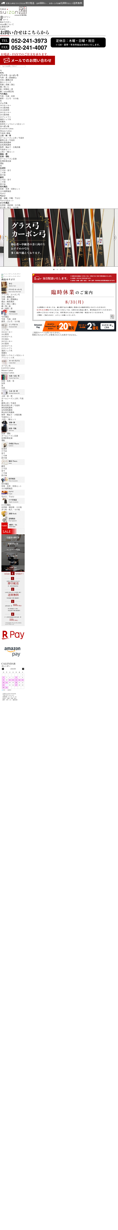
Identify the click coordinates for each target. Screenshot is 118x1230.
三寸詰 (4, 451)
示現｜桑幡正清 (6, 80)
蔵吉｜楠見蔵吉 (7, 302)
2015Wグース (6, 346)
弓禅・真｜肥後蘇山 (8, 78)
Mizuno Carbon (6, 131)
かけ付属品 (4, 203)
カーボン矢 (4, 126)
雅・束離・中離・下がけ (10, 198)
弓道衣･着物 (5, 133)
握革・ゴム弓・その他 (9, 98)
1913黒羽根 (4, 108)
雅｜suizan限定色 (7, 92)
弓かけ (3, 196)
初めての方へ (5, 22)
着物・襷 (3, 154)
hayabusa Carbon (7, 373)
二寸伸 (3, 173)
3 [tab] (60, 269)
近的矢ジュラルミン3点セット (12, 124)
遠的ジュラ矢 (5, 119)
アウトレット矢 (7, 358)
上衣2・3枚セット (7, 152)
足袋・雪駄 (4, 156)
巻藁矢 (3, 122)
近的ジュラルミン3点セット (12, 355)
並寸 (3, 453)
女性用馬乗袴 (5, 145)
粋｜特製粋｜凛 (6, 89)
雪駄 (2, 163)
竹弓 (2, 73)
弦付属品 (3, 187)
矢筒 (3, 383)
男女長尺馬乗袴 (7, 412)
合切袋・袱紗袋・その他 (10, 205)
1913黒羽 (5, 334)
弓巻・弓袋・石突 (7, 96)
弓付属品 (3, 94)
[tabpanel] (59, 238)
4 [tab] (64, 269)
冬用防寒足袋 (5, 161)
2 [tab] (57, 269)
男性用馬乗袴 (5, 143)
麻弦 (2, 177)
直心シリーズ (5, 82)
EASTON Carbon (6, 129)
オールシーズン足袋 (8, 159)
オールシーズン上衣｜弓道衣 (12, 138)
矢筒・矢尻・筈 (7, 381)
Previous (3, 237)
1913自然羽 (4, 110)
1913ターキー (5, 105)
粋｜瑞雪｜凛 (6, 308)
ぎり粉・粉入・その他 (9, 207)
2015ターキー (5, 112)
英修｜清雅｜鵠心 (7, 85)
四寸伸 (3, 175)
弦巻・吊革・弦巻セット (10, 189)
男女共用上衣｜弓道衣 (10, 405)
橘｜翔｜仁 (4, 87)
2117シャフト (5, 117)
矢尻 (3, 388)
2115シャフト (6, 348)
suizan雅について (7, 24)
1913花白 (5, 339)
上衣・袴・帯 (5, 136)
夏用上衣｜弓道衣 (7, 140)
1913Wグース (6, 337)
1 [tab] (53, 269)
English (3, 29)
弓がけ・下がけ (7, 497)
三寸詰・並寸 (5, 170)
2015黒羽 (5, 344)
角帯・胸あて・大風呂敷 (10, 147)
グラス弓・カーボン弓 (9, 75)
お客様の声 (4, 27)
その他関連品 (5, 191)
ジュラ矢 (3, 103)
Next (115, 237)
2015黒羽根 (4, 115)
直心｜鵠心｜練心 (8, 304)
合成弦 (3, 168)
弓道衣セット (5, 149)
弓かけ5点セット (7, 200)
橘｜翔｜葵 (6, 306)
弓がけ (3, 194)
